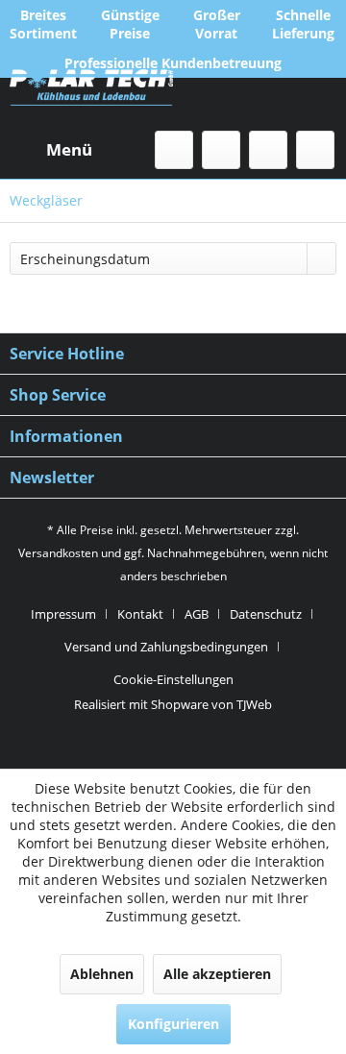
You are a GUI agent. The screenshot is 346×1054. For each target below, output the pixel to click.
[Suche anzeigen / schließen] (174, 150)
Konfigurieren (173, 1024)
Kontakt (140, 614)
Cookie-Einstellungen (173, 679)
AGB (197, 614)
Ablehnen (102, 974)
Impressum (63, 614)
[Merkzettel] (221, 150)
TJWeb (254, 704)
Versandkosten (58, 553)
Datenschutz (266, 614)
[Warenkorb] (315, 150)
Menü (69, 149)
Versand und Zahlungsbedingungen (166, 646)
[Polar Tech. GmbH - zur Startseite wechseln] (91, 97)
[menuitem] (51, 150)
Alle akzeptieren (217, 974)
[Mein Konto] (268, 150)
